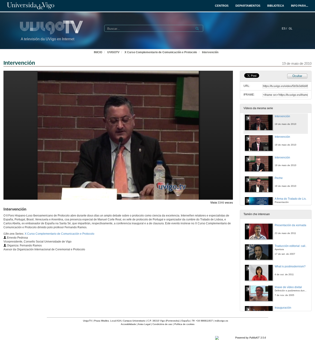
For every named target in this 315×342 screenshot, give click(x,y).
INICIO (98, 52)
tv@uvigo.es (221, 320)
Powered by (250, 337)
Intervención (210, 52)
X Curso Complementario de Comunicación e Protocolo (161, 52)
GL (290, 28)
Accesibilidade (128, 324)
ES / (285, 28)
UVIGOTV (113, 52)
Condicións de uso (162, 324)
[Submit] (197, 28)
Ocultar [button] (297, 76)
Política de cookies (184, 324)
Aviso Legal (144, 324)
